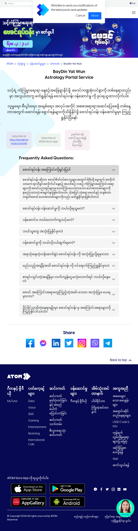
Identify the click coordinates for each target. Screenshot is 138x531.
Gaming (33, 420)
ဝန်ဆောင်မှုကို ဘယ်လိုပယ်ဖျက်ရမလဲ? (49, 243)
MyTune (12, 401)
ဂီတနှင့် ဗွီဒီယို (78, 401)
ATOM (9, 64)
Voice (32, 407)
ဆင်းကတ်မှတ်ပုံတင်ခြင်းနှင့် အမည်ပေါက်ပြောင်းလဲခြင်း (58, 405)
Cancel (80, 15)
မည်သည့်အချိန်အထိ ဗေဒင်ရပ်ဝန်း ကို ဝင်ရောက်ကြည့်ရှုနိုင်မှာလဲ (66, 266)
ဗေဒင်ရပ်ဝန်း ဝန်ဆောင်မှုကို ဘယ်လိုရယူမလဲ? (54, 208)
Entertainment (37, 427)
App (115, 458)
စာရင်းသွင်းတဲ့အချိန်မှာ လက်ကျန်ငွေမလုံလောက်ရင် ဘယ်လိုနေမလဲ (66, 279)
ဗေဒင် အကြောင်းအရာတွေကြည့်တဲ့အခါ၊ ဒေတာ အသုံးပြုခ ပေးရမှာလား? (66, 294)
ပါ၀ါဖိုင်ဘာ (98, 401)
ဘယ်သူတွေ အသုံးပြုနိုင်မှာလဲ (43, 231)
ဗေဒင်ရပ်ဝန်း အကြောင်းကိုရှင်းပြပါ (46, 170)
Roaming (34, 433)
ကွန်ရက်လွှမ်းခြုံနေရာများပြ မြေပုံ (121, 437)
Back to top (118, 360)
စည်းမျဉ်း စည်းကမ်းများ (86, 517)
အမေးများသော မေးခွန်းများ (121, 400)
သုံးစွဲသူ (21, 64)
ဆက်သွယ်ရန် (121, 465)
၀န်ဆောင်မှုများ (38, 64)
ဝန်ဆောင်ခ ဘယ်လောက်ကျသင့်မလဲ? (48, 220)
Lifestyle (54, 64)
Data (31, 401)
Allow (95, 15)
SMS (31, 414)
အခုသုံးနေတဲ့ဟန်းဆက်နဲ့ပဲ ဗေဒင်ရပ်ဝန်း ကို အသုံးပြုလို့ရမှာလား (66, 254)
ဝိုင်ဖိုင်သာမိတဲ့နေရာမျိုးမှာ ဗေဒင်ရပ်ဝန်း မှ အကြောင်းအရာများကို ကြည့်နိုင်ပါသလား (67, 310)
